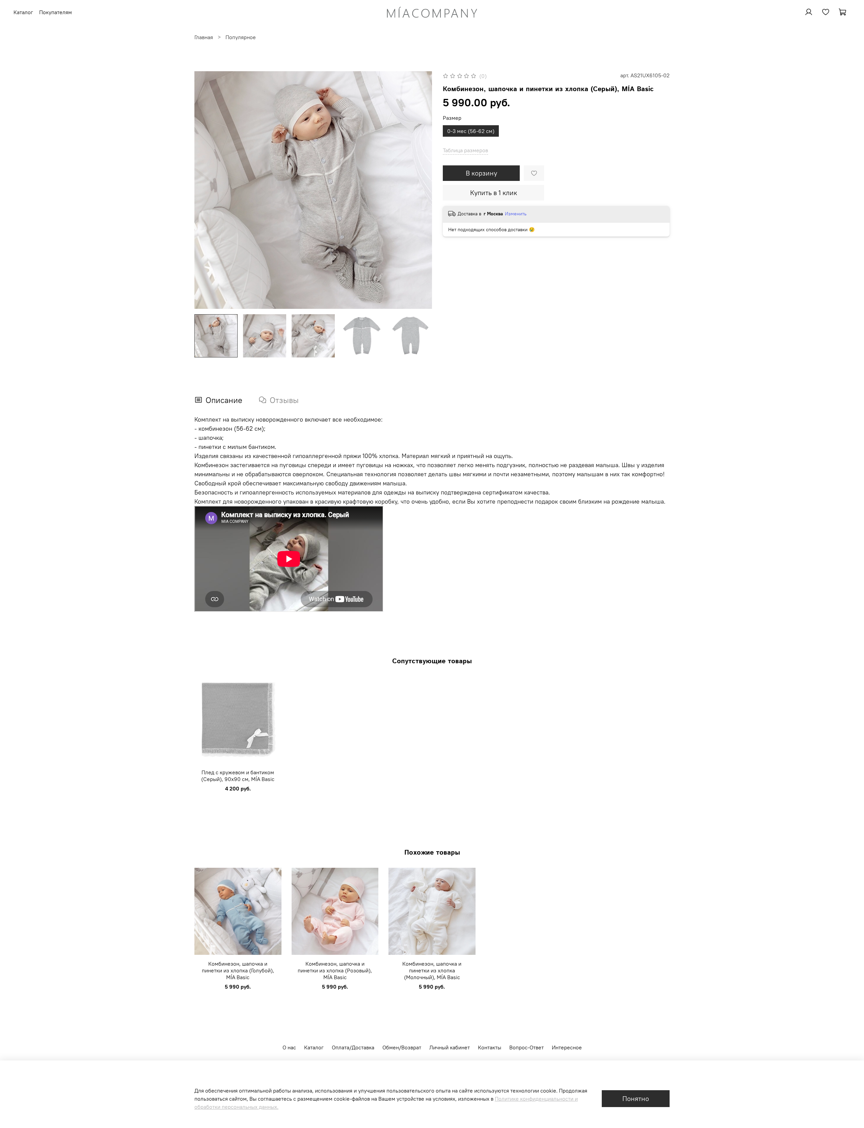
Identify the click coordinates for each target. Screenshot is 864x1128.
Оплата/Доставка (353, 1047)
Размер (452, 118)
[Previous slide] (205, 190)
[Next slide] (421, 190)
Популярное (240, 37)
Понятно (635, 1098)
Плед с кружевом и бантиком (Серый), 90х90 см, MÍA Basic (237, 775)
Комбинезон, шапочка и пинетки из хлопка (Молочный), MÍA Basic (431, 970)
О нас (289, 1047)
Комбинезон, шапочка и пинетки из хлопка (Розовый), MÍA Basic (335, 970)
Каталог (314, 1047)
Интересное (567, 1047)
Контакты (489, 1047)
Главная (203, 37)
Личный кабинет (449, 1047)
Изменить (515, 214)
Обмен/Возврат (401, 1047)
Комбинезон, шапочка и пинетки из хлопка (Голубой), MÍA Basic (238, 970)
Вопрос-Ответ (526, 1047)
